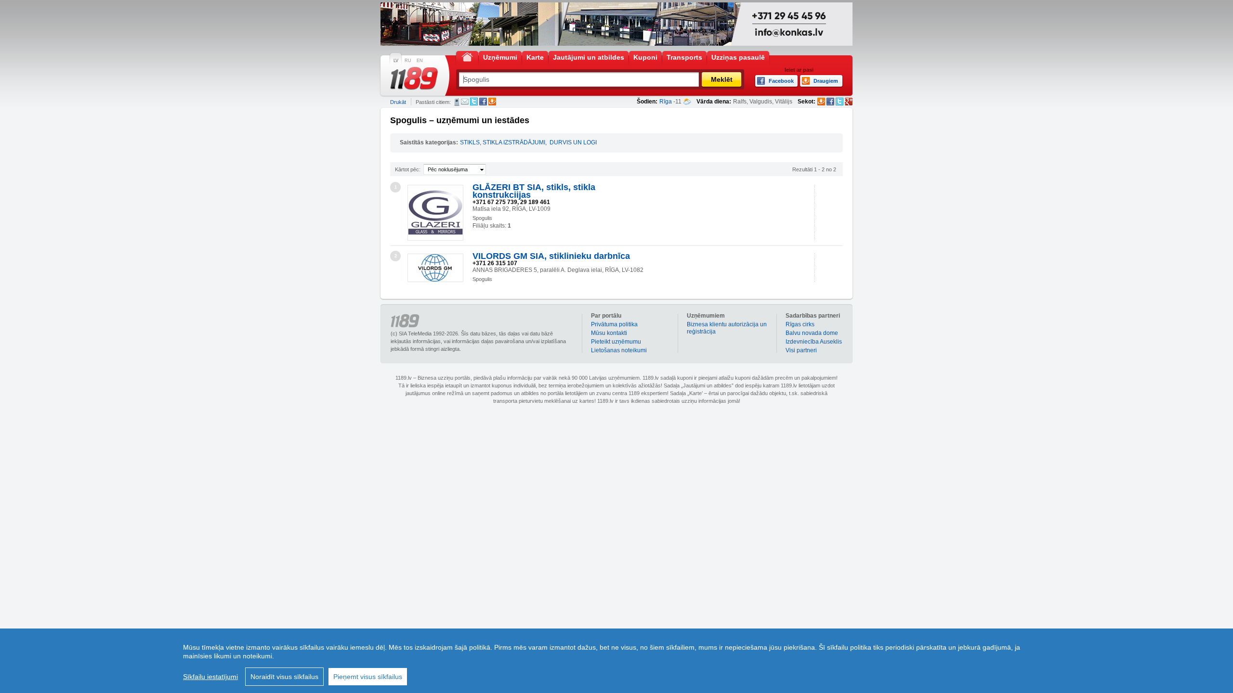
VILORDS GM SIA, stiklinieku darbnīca (551, 256)
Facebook (483, 101)
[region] (616, 661)
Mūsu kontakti (609, 333)
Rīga (665, 101)
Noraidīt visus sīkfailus (284, 676)
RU (408, 60)
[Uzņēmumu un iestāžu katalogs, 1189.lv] (414, 78)
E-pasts (465, 101)
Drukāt (398, 102)
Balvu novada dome (812, 333)
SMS (457, 102)
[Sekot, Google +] (849, 101)
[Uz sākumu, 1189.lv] (467, 56)
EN (420, 60)
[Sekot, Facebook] (830, 101)
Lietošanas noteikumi (619, 350)
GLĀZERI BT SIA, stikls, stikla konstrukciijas (533, 191)
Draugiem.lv (492, 101)
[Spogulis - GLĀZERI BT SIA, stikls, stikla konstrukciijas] (435, 212)
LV (396, 60)
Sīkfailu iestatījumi (210, 676)
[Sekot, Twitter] (839, 101)
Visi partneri (801, 350)
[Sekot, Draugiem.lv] (821, 101)
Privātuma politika (614, 324)
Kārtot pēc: (407, 169)
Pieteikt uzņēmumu (616, 341)
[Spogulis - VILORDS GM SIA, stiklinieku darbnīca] (435, 268)
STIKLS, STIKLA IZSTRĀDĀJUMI (502, 142)
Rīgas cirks (800, 324)
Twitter (474, 101)
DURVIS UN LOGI (573, 142)
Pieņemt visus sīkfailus (367, 676)
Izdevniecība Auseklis (814, 341)
